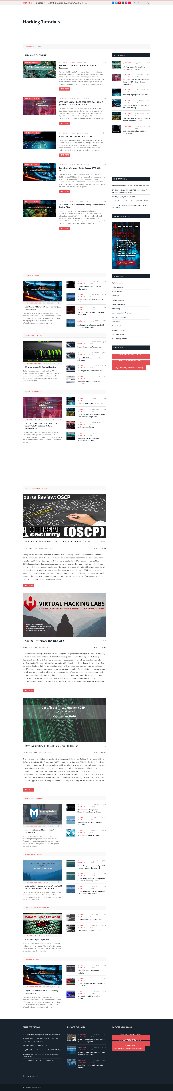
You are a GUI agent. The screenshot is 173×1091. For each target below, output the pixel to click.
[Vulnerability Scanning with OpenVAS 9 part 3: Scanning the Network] (70, 863)
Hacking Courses (100, 548)
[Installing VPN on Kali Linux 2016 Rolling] (71, 1063)
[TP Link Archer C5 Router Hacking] (42, 351)
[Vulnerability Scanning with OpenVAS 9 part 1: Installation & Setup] (70, 889)
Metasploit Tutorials (34, 798)
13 (105, 830)
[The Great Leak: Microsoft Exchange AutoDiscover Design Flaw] (39, 208)
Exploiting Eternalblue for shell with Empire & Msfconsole (90, 326)
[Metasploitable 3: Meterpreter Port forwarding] (42, 814)
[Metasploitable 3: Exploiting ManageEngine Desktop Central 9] (70, 807)
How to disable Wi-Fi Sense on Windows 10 (88, 382)
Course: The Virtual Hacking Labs (44, 640)
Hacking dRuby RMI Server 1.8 (88, 835)
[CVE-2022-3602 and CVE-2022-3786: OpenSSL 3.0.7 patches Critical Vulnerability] (39, 106)
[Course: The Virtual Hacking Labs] (64, 615)
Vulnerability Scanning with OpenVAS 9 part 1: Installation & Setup (91, 892)
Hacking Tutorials (68, 62)
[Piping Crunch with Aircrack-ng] (70, 344)
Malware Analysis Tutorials (37, 908)
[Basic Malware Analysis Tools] (70, 928)
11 (105, 353)
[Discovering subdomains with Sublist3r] (70, 968)
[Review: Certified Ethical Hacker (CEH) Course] (64, 720)
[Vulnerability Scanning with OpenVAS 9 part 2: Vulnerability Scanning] (70, 876)
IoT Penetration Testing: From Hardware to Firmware (79, 66)
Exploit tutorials (31, 165)
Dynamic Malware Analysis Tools (89, 919)
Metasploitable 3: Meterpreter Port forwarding (40, 831)
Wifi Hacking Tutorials (34, 335)
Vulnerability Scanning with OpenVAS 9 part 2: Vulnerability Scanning (91, 879)
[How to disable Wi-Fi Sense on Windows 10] (70, 379)
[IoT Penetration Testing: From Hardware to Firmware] (39, 69)
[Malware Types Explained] (42, 923)
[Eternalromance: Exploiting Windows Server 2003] (70, 310)
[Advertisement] (107, 21)
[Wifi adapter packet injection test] (70, 368)
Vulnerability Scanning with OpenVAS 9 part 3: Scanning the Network (91, 867)
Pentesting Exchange (119, 326)
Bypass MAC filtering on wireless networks (89, 359)
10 (105, 294)
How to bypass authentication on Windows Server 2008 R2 (89, 439)
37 (105, 1060)
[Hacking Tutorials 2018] (70, 425)
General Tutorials (32, 99)
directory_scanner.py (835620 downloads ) (131, 356)
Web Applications (32, 959)
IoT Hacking (116, 309)
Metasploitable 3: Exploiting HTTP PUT (90, 300)
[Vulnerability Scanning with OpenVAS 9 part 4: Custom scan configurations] (42, 870)
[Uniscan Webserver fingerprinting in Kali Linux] (70, 981)
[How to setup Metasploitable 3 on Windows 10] (70, 820)
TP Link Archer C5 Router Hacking (40, 367)
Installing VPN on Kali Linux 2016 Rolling (90, 1066)
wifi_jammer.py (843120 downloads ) (129, 368)
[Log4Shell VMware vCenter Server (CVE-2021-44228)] (39, 172)
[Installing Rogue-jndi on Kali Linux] (39, 140)
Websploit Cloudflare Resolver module (88, 997)
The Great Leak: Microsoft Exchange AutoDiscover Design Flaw (82, 205)
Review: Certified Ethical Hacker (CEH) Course (51, 745)
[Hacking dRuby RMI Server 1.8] (70, 833)
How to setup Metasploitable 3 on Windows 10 (89, 823)
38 (105, 320)
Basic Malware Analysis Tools (88, 930)
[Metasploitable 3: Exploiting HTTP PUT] (70, 297)
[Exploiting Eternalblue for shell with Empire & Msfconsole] (70, 323)
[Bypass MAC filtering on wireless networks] (70, 355)
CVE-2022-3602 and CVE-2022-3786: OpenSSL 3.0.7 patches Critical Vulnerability (62, 3)
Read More (64, 89)
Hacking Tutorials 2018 (85, 427)
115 (104, 542)
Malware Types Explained (37, 939)
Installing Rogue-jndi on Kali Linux (75, 136)
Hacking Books (117, 296)
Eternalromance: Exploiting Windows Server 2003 (91, 313)
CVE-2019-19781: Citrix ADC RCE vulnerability (89, 288)
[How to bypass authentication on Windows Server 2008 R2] (70, 436)
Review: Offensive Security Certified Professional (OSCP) (57, 541)
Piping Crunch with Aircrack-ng (89, 347)
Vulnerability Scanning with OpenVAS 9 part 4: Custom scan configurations (43, 887)
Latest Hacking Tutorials (36, 488)
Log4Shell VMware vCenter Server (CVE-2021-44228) (80, 169)
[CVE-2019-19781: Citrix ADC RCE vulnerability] (70, 284)
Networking (116, 321)
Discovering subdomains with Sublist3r (88, 972)
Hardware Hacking (32, 62)
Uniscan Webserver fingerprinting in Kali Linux (91, 984)
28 (105, 817)
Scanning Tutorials (33, 854)
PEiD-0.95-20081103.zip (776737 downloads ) (130, 362)
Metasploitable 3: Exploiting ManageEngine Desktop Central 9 (89, 811)
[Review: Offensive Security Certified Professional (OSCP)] (64, 516)
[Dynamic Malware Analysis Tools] (70, 917)
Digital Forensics (117, 283)
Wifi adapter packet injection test (89, 371)
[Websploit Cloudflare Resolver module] (70, 994)
